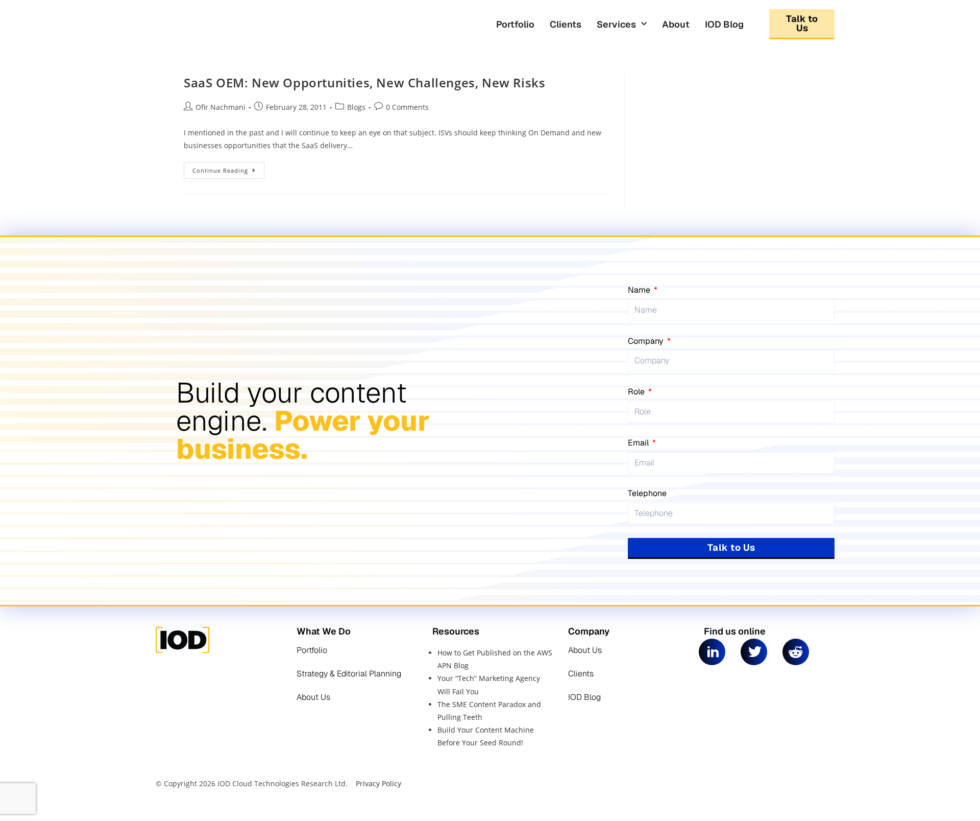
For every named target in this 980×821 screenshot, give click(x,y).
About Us (313, 697)
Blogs (356, 107)
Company (647, 341)
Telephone (647, 493)
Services (616, 24)
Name (640, 290)
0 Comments (407, 107)
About (676, 24)
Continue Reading (228, 168)
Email (639, 442)
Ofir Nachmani (220, 107)
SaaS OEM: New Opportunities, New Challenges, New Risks (364, 82)
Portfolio (515, 24)
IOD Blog (724, 24)
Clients (565, 24)
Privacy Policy (378, 783)
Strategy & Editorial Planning (349, 673)
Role (637, 391)
